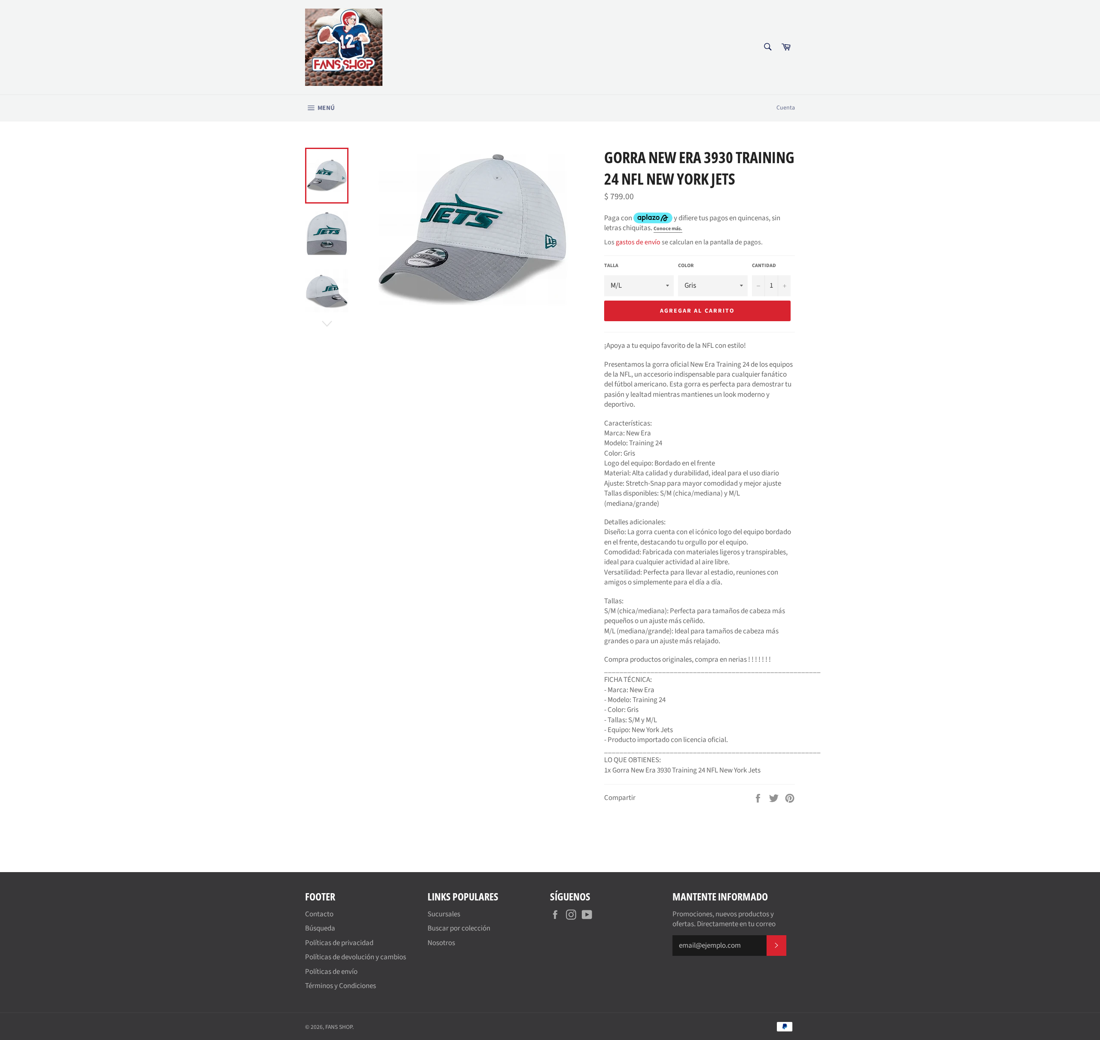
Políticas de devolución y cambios (355, 957)
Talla (611, 265)
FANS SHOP (338, 1027)
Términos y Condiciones (340, 986)
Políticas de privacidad (339, 943)
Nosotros (441, 943)
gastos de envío (638, 242)
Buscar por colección (459, 928)
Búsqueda (320, 928)
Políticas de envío (331, 972)
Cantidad (764, 265)
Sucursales (444, 914)
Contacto (319, 914)
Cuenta (785, 107)
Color (686, 265)
